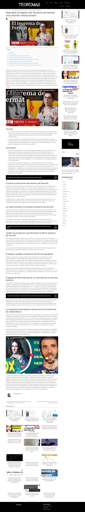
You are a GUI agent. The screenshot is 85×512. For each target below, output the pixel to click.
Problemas (66, 2)
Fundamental (66, 201)
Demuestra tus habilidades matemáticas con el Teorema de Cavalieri (47, 402)
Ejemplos (65, 194)
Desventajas (12, 54)
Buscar (63, 152)
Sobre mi (62, 6)
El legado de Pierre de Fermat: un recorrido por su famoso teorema (24, 63)
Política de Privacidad (47, 506)
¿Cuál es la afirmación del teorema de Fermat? (19, 56)
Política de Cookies (47, 509)
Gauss (61, 2)
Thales (64, 223)
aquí (73, 173)
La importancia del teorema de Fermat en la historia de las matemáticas (25, 65)
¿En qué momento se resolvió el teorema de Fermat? (20, 57)
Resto (64, 213)
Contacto (67, 6)
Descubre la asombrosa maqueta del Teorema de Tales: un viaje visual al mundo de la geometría (19, 402)
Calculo (64, 184)
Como (64, 186)
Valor (64, 225)
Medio (64, 206)
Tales (51, 2)
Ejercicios (65, 196)
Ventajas (11, 52)
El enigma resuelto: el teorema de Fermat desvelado (20, 61)
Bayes (64, 182)
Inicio (47, 2)
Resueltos (65, 216)
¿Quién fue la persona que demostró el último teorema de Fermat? (24, 59)
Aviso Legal (45, 507)
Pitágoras (65, 208)
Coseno (56, 2)
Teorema (65, 220)
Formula (64, 199)
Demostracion (66, 191)
